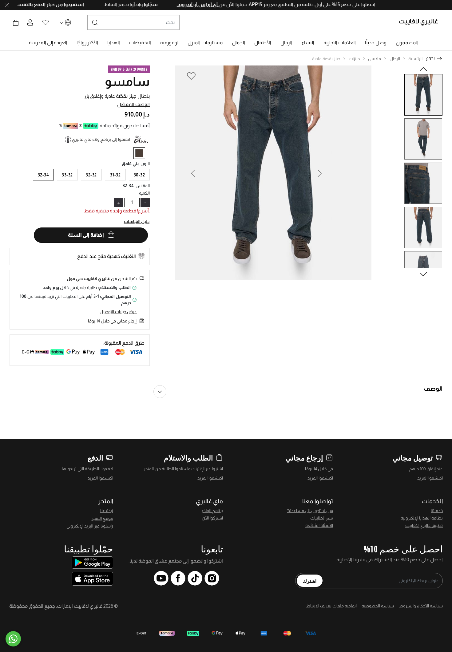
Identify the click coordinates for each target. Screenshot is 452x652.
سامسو (127, 81)
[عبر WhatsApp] (13, 638)
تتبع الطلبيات (321, 518)
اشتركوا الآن (212, 518)
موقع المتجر (102, 518)
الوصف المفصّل (133, 104)
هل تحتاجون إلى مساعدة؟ (310, 510)
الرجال (395, 58)
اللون (145, 163)
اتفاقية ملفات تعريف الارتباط (331, 605)
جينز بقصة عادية (326, 58)
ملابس (374, 58)
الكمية (144, 193)
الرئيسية (415, 58)
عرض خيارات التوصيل (118, 311)
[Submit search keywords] (95, 22)
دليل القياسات (137, 221)
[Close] (7, 5)
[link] (339, 42)
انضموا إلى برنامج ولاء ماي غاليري (101, 139)
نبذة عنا (106, 510)
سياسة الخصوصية (378, 605)
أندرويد (172, 4)
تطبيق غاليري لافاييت (424, 525)
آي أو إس (194, 4)
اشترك (309, 581)
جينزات (354, 58)
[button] (407, 42)
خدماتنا (437, 510)
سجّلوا (137, 4)
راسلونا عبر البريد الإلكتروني (89, 526)
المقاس (142, 185)
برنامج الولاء (212, 510)
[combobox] (133, 22)
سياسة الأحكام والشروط (421, 605)
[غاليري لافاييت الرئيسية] (421, 22)
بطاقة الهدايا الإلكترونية (422, 518)
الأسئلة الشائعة (319, 525)
